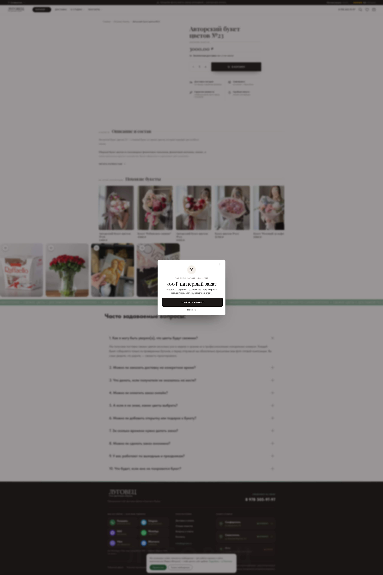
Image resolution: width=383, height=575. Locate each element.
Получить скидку (192, 302)
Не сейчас (192, 310)
